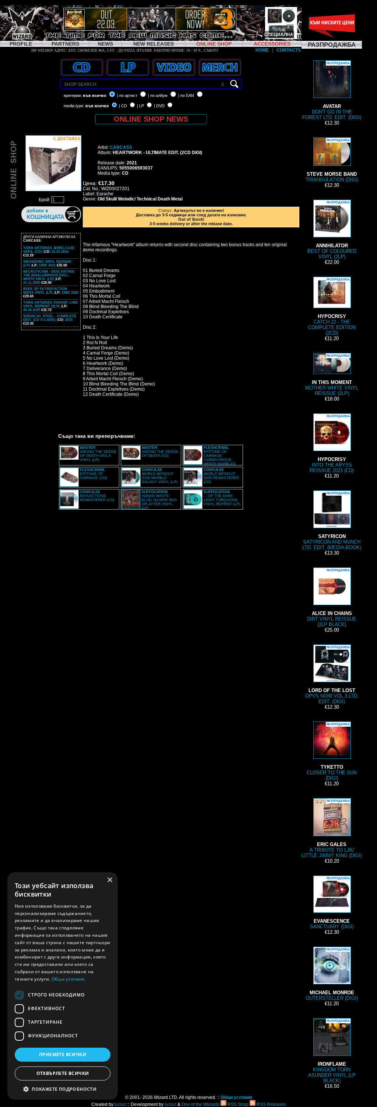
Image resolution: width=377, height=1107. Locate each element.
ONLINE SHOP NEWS (151, 119)
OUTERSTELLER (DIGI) (332, 974)
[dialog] (62, 986)
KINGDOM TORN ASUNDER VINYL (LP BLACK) (332, 1051)
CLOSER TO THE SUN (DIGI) (332, 752)
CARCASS (121, 147)
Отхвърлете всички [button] (62, 1073)
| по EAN (186, 95)
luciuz (120, 1104)
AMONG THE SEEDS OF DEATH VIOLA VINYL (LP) (98, 454)
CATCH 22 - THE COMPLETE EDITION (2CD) (332, 307)
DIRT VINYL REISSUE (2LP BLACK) (331, 598)
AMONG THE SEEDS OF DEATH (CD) (160, 452)
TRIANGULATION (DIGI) (332, 160)
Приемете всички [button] (62, 1054)
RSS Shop (237, 1104)
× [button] (109, 880)
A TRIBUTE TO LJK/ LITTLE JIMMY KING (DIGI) (332, 828)
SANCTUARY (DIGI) (332, 903)
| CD (123, 106)
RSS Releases (271, 1104)
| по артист (127, 95)
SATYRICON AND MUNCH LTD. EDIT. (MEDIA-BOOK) (331, 521)
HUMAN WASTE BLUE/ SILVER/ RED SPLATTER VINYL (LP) (159, 500)
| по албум (158, 95)
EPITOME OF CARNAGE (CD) (93, 474)
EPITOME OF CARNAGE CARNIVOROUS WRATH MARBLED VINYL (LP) (209, 458)
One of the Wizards (200, 1104)
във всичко (94, 95)
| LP (140, 106)
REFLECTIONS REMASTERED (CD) (97, 496)
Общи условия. (69, 979)
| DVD (159, 106)
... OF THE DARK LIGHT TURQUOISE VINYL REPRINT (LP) (222, 498)
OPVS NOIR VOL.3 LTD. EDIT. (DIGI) (332, 675)
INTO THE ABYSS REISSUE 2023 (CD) (332, 444)
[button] (62, 1088)
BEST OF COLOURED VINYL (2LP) (331, 230)
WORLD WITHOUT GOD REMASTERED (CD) (221, 476)
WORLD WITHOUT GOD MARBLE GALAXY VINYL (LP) (159, 476)
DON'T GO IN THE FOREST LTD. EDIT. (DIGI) (331, 91)
